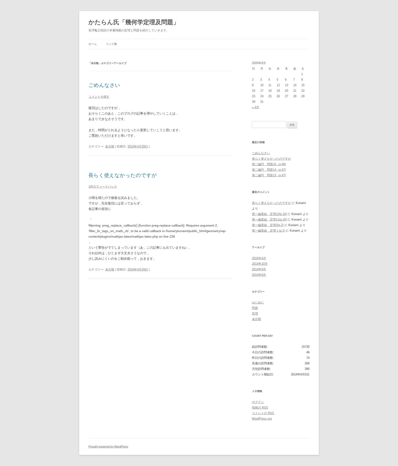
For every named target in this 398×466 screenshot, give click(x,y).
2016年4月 (259, 258)
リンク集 (111, 44)
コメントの (263, 413)
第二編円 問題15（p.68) (269, 164)
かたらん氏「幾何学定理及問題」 (133, 22)
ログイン (258, 402)
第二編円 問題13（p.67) (269, 175)
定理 (255, 313)
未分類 (109, 146)
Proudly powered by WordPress (108, 446)
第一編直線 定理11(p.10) (269, 219)
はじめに (258, 302)
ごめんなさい (104, 85)
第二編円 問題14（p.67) (269, 169)
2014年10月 (260, 263)
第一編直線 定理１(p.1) (268, 230)
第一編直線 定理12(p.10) (269, 214)
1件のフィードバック (102, 186)
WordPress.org (262, 418)
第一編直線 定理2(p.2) (268, 225)
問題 (255, 308)
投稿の (260, 407)
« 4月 (255, 107)
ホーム (92, 44)
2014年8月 (259, 275)
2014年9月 (259, 269)
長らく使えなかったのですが (122, 175)
